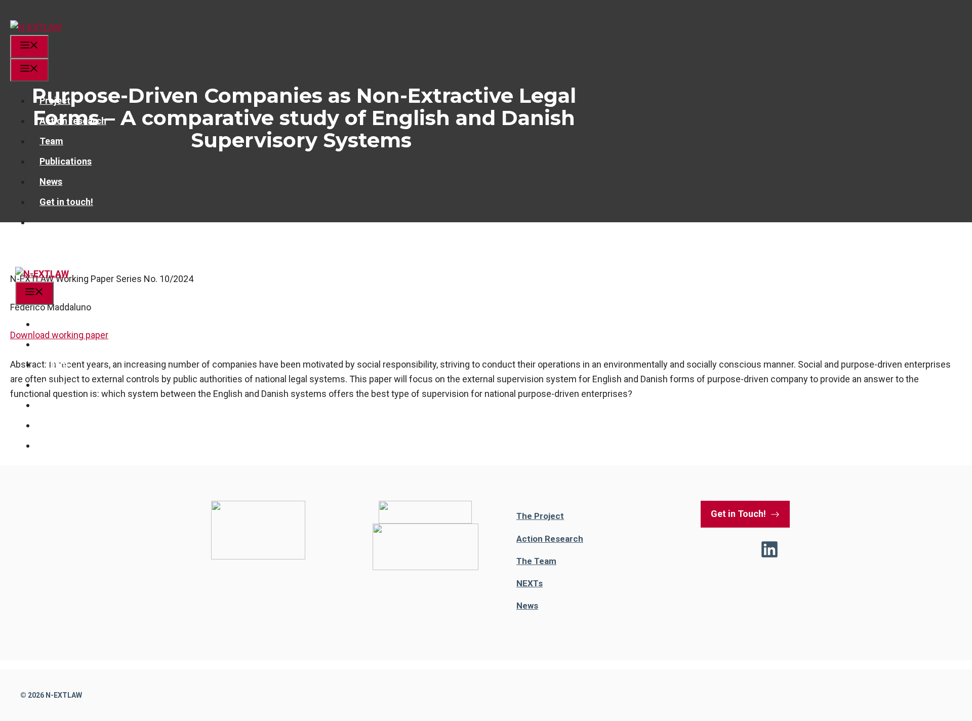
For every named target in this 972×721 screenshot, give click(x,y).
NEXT (527, 583)
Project (54, 100)
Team (51, 141)
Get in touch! (66, 201)
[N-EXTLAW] (36, 27)
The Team (536, 561)
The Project (540, 516)
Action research (72, 120)
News (50, 181)
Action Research (549, 539)
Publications (65, 161)
